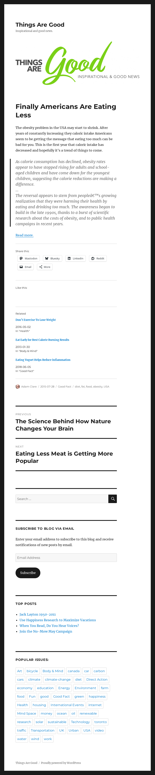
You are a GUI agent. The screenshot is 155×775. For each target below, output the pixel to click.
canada (74, 671)
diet (77, 386)
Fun (32, 696)
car (86, 671)
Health (22, 705)
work (48, 739)
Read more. (25, 235)
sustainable (57, 722)
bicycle (32, 671)
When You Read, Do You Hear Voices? (49, 626)
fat (83, 386)
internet (95, 705)
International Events (67, 705)
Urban (74, 730)
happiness (97, 696)
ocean (62, 713)
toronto (100, 722)
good (44, 696)
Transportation (42, 730)
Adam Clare (29, 386)
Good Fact (64, 386)
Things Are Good (40, 24)
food (89, 386)
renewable (88, 713)
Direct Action (97, 679)
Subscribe (28, 573)
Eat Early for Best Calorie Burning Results (42, 340)
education (45, 688)
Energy (64, 688)
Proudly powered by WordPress (61, 763)
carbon (99, 671)
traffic (21, 730)
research (24, 722)
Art (19, 671)
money (46, 713)
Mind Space (26, 713)
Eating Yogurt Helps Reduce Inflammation (43, 360)
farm (104, 688)
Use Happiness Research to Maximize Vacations (58, 620)
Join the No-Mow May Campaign (46, 631)
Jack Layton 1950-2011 (38, 614)
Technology (80, 722)
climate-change (58, 679)
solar (39, 722)
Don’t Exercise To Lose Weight (36, 320)
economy (24, 688)
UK (61, 730)
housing (39, 705)
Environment (85, 688)
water (21, 739)
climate (34, 679)
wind (35, 739)
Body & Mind (53, 671)
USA (106, 386)
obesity (98, 386)
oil (73, 713)
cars (20, 679)
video (99, 730)
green (79, 696)
